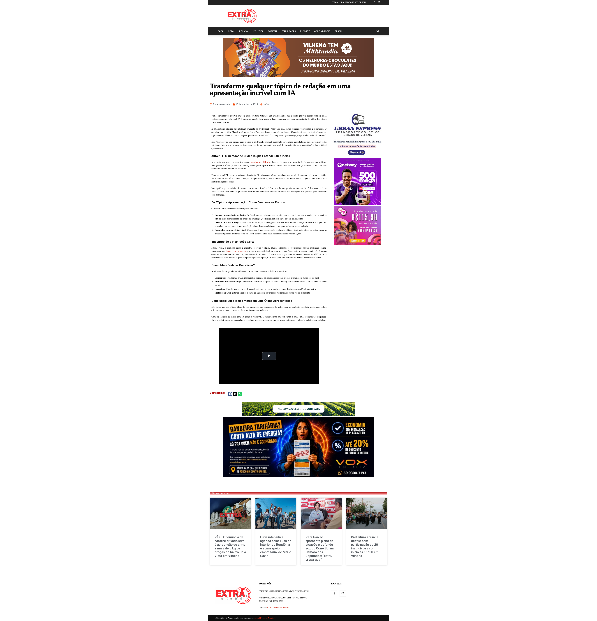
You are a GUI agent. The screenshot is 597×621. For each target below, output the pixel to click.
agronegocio (322, 31)
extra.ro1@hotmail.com (278, 607)
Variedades (289, 31)
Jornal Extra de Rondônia (265, 618)
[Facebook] (374, 2)
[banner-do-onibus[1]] (358, 156)
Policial (244, 31)
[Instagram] (379, 2)
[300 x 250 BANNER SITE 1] (357, 243)
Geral (231, 31)
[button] (378, 31)
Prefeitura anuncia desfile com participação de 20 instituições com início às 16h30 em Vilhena (365, 546)
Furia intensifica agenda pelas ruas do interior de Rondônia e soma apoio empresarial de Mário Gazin (275, 546)
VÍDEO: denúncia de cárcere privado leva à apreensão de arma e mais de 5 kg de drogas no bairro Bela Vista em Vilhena (230, 546)
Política (258, 31)
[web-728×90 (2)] (298, 414)
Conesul (273, 31)
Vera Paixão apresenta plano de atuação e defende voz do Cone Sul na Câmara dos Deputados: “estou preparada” (319, 548)
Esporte (305, 31)
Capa (221, 31)
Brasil (338, 31)
